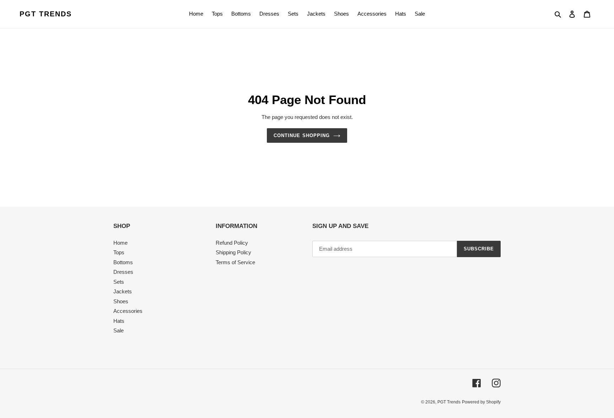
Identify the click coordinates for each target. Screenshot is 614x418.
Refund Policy (232, 243)
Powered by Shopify (481, 402)
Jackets (122, 291)
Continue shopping (302, 135)
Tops (118, 252)
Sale (118, 330)
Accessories (127, 311)
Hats (118, 321)
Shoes (120, 301)
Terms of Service (235, 262)
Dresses (123, 272)
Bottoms (123, 262)
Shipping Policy (233, 252)
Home (120, 243)
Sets (118, 282)
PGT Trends (46, 14)
